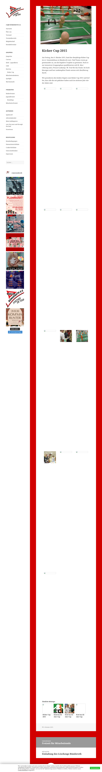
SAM (7, 66)
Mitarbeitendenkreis (12, 75)
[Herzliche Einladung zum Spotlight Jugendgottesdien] (15, 186)
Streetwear (9, 129)
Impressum (9, 154)
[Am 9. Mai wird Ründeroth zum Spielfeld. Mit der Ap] (15, 223)
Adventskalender (11, 118)
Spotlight (8, 78)
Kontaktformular (11, 44)
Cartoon (8, 59)
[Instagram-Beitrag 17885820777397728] (15, 205)
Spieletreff (9, 115)
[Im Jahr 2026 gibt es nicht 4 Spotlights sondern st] (15, 280)
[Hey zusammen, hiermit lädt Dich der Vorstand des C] (15, 299)
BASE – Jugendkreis (12, 63)
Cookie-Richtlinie (11, 147)
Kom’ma (8, 69)
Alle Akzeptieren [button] (95, 768)
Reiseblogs (10, 100)
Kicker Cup (10, 72)
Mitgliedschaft (10, 41)
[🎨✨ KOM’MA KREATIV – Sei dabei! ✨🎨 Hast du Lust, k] (15, 242)
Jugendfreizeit (10, 97)
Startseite (9, 29)
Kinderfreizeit (10, 93)
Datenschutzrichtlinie (12, 144)
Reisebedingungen (11, 141)
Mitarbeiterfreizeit (12, 103)
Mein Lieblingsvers (12, 121)
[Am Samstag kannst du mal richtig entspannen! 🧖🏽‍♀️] (15, 317)
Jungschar (9, 56)
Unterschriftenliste (12, 151)
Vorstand (8, 35)
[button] (50, 94)
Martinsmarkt (10, 82)
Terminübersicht (11, 38)
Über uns (8, 32)
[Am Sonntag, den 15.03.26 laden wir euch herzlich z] (15, 261)
